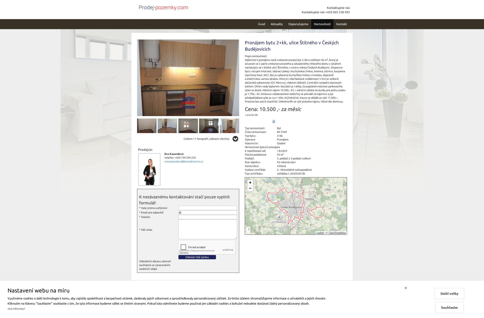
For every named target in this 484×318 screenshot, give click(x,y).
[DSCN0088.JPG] (209, 125)
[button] (250, 182)
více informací (16, 308)
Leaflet (320, 232)
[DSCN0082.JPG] (167, 125)
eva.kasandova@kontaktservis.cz (183, 161)
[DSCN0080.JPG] (147, 125)
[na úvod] (162, 7)
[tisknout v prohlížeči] (274, 121)
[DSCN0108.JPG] (188, 77)
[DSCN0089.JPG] (229, 125)
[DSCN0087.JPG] (188, 125)
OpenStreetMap (337, 232)
